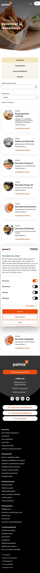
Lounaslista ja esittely (22, 128)
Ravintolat (11, 20)
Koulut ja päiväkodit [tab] (20, 71)
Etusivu (3, 20)
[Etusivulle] (6, 4)
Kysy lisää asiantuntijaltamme (21, 413)
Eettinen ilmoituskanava (10, 558)
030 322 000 (23, 388)
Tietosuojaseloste (8, 564)
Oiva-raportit (6, 554)
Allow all (20, 311)
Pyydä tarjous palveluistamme (21, 407)
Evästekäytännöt (7, 561)
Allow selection (20, 317)
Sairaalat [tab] (20, 77)
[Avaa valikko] (37, 3)
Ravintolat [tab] (20, 60)
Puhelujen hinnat (8, 567)
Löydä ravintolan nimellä (8, 83)
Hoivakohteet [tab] (20, 66)
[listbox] (20, 97)
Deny (20, 322)
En (31, 3)
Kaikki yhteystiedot (19, 392)
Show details (30, 306)
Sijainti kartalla (19, 124)
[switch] (35, 286)
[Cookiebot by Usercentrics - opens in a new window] (30, 249)
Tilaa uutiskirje (21, 418)
